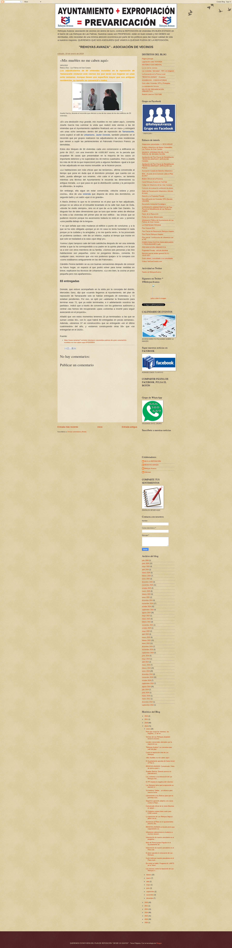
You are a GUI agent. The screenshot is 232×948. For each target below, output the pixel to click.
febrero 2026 (146, 576)
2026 (146, 919)
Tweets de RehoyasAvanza (151, 272)
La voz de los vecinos (149, 68)
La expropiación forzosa (150, 86)
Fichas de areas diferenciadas (152, 217)
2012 (146, 719)
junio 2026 (145, 563)
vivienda (87, 194)
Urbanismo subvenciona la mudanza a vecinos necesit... (159, 833)
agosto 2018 (146, 686)
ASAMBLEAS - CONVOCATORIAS (154, 80)
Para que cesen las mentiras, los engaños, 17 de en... (157, 732)
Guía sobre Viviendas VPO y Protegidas (156, 83)
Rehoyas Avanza (150, 468)
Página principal (147, 59)
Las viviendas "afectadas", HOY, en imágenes (158, 71)
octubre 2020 (146, 628)
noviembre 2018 (147, 677)
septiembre (150, 891)
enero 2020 (146, 643)
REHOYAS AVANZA (151, 465)
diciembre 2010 (147, 702)
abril (148, 881)
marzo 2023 (146, 619)
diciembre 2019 (147, 646)
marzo (148, 878)
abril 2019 (145, 662)
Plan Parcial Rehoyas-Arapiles (152, 234)
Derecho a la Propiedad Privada (153, 196)
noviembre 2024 (147, 603)
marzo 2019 (146, 665)
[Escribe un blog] (68, 348)
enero (148, 729)
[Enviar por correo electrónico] (66, 348)
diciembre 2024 (147, 600)
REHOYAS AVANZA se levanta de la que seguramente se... (160, 828)
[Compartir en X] (70, 348)
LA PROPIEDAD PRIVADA (151, 225)
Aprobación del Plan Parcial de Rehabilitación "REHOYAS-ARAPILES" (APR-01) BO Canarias (158, 159)
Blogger (159, 943)
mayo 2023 (146, 616)
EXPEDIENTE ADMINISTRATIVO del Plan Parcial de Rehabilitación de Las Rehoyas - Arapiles (157, 209)
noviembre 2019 (147, 649)
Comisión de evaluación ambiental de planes (157, 188)
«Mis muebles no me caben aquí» (158, 758)
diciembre (150, 898)
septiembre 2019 (148, 653)
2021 (146, 906)
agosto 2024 (146, 613)
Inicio (99, 427)
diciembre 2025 (147, 582)
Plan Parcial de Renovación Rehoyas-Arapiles (158, 231)
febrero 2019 (146, 668)
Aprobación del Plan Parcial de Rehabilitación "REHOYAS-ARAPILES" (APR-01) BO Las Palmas (158, 166)
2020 (146, 902)
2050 (146, 922)
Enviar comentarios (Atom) (77, 432)
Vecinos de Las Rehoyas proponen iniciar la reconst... (158, 738)
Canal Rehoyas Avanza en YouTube (154, 182)
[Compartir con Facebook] (72, 348)
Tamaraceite (128, 131)
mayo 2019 (146, 659)
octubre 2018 (146, 680)
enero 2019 (146, 671)
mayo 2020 (146, 631)
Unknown (147, 472)
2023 (146, 909)
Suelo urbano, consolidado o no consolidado (157, 258)
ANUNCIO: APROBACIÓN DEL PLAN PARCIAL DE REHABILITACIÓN (155, 153)
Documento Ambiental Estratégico (154, 204)
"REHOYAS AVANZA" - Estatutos (154, 77)
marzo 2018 (146, 696)
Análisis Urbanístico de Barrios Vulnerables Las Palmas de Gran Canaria (157, 148)
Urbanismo (89, 135)
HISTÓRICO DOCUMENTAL (152, 65)
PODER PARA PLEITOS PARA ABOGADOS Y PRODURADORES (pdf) (157, 243)
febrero (149, 875)
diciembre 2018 (147, 674)
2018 (146, 723)
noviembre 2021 (147, 625)
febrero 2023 (146, 622)
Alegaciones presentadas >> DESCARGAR (157, 144)
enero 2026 (146, 579)
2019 (146, 726)
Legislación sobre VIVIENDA (152, 62)
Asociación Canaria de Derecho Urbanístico (157, 171)
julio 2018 (145, 689)
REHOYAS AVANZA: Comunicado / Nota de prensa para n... (160, 767)
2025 (146, 916)
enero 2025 (146, 597)
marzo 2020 (146, 637)
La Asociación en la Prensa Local (153, 74)
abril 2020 (145, 634)
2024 (146, 912)
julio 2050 (145, 560)
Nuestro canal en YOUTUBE (152, 94)
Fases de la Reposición (150, 214)
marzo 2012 (146, 699)
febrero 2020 (146, 640)
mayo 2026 (146, 566)
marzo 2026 (146, 573)
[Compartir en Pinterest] (75, 348)
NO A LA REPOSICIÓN (152, 461)
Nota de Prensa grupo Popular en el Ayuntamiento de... (158, 843)
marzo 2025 (146, 591)
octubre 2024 (146, 606)
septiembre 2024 (148, 610)
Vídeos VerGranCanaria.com (152, 261)
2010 (146, 716)
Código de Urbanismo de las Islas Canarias (157, 185)
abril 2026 (145, 570)
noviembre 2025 (147, 585)
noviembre (150, 895)
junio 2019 (145, 656)
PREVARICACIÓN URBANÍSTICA (154, 247)
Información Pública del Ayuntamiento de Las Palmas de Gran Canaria (158, 221)
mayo (148, 885)
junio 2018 (145, 693)
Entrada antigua (129, 427)
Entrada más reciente (67, 427)
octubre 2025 (146, 588)
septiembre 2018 (148, 683)
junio (148, 888)
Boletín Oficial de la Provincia (152, 179)
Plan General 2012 (148, 228)
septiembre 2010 (148, 705)
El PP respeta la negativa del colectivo (159, 782)
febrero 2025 (146, 594)
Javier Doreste (103, 135)
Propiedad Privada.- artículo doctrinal (155, 250)
